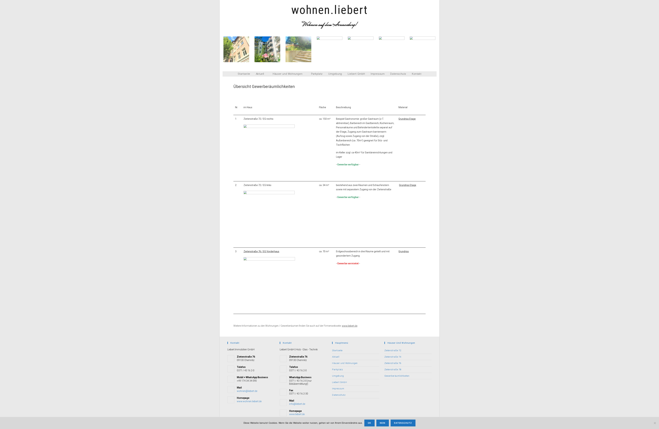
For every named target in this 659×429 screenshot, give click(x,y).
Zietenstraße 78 (392, 369)
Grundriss (403, 251)
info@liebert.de (297, 404)
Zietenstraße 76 (392, 363)
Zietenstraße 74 (392, 356)
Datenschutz (398, 73)
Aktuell (260, 73)
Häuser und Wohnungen (288, 73)
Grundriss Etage (407, 118)
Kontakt (416, 73)
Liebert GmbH (356, 73)
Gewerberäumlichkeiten (396, 376)
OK (369, 423)
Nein (382, 423)
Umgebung (335, 73)
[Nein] (654, 423)
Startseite (244, 73)
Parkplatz (317, 73)
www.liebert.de (349, 325)
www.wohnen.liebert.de (249, 401)
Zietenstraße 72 (392, 350)
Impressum (378, 73)
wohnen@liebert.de (247, 391)
